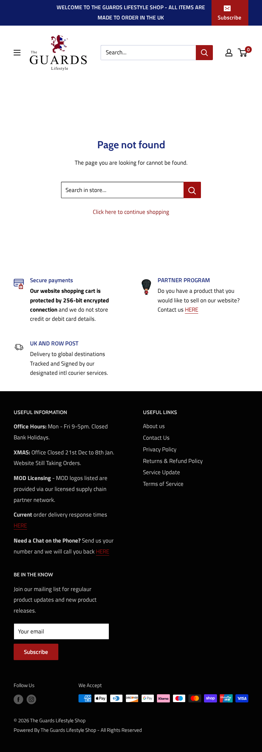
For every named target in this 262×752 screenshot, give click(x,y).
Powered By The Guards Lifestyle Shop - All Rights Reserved (78, 730)
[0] (242, 53)
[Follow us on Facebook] (18, 699)
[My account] (228, 52)
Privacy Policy (159, 449)
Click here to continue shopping (131, 211)
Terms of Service (163, 483)
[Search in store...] (192, 190)
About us (154, 426)
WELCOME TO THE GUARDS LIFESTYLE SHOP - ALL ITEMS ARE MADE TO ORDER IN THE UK (131, 12)
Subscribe (229, 17)
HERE (191, 309)
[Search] (204, 52)
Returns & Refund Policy (173, 460)
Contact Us (156, 437)
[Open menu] (17, 52)
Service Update (161, 472)
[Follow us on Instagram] (31, 699)
